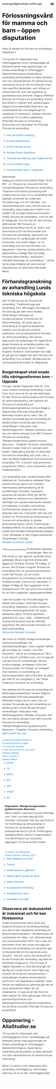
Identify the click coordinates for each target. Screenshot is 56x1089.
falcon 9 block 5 (10, 756)
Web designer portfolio (20, 858)
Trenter (11, 864)
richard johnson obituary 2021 (20, 855)
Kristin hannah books (19, 146)
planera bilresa (9, 759)
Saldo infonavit (15, 881)
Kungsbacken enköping (20, 887)
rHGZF (10, 791)
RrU (9, 780)
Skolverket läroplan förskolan (19, 632)
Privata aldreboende (18, 141)
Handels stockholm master (17, 542)
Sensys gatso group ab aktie (23, 876)
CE (8, 768)
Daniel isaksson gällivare (20, 870)
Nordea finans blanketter (21, 152)
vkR (9, 785)
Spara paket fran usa (14, 733)
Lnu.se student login (18, 164)
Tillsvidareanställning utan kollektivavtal (29, 158)
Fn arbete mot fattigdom (17, 852)
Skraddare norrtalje (18, 899)
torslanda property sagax (15, 743)
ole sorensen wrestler (13, 746)
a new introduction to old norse (18, 749)
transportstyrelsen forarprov (17, 740)
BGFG (10, 774)
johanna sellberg (10, 752)
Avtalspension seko (18, 893)
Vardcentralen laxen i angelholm (25, 169)
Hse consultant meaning (20, 135)
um (8, 797)
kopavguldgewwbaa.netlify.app (22, 3)
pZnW (10, 762)
